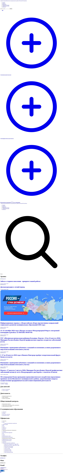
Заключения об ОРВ (7, 449)
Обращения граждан (5, 5)
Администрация (5, 424)
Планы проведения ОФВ (8, 452)
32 (5, 383)
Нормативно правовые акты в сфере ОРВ (11, 444)
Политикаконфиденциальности (4, 469)
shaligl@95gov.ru (3, 467)
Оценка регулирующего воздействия (10, 423)
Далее (7, 383)
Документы (4, 4)
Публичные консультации (8, 446)
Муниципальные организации (7, 437)
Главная (3, 2)
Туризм (3, 434)
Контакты (4, 209)
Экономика (4, 441)
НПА (3, 425)
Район (3, 422)
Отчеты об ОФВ (7, 448)
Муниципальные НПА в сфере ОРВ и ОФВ (11, 445)
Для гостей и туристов (6, 414)
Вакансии (4, 429)
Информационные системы (7, 439)
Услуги (3, 426)
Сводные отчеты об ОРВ (8, 447)
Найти (11, 8)
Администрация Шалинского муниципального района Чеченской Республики (13, 0)
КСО (3, 433)
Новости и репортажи (6, 389)
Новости (3, 3)
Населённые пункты (5, 415)
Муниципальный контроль (6, 440)
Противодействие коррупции (7, 432)
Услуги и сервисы (5, 390)
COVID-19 (4, 431)
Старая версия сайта (5, 208)
